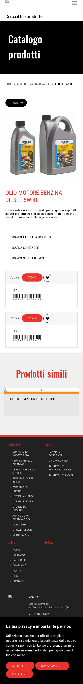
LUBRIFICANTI (63, 84)
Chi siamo (18, 555)
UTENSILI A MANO (22, 496)
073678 (32, 318)
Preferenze (19, 674)
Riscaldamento (22, 535)
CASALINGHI (19, 524)
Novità (16, 570)
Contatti (18, 581)
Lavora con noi (58, 460)
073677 (32, 277)
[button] (4, 401)
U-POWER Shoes (22, 529)
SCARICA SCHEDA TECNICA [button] (28, 258)
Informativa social (61, 474)
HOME (9, 84)
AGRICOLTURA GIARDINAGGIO (33, 84)
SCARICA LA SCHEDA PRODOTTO (31, 237)
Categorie (19, 560)
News (15, 576)
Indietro (17, 102)
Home (16, 549)
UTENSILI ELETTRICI (23, 501)
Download (19, 565)
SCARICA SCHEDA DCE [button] (25, 248)
